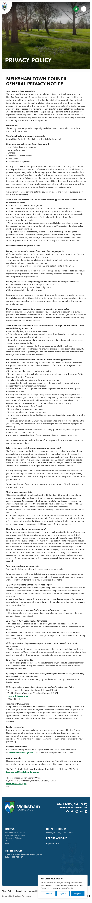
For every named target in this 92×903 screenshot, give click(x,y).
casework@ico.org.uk (18, 695)
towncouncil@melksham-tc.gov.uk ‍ (22, 771)
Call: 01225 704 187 (14, 857)
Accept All (77, 894)
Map (7, 843)
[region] (63, 887)
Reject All (63, 894)
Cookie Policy (21, 891)
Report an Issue (52, 843)
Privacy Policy (7, 891)
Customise (48, 894)
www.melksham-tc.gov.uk (21, 752)
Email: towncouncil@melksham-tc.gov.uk (23, 854)
